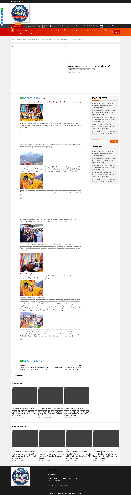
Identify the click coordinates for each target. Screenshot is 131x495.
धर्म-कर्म (64, 30)
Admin (70, 72)
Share (42, 98)
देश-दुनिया (58, 30)
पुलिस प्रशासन (79, 30)
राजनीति (100, 30)
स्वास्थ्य (43, 33)
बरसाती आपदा (87, 30)
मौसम (94, 30)
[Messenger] (2, 21)
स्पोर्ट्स (38, 33)
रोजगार (106, 30)
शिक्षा (32, 33)
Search (94, 138)
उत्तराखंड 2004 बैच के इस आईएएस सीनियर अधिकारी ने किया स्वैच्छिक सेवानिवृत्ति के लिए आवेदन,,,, (68, 367)
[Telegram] (2, 24)
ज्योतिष (32, 30)
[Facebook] (2, 12)
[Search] (110, 32)
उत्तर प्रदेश (25, 30)
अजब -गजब (39, 30)
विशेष (21, 33)
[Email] (2, 18)
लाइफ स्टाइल (14, 33)
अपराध (46, 30)
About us (24, 1)
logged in (22, 378)
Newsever (70, 493)
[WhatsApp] (2, 9)
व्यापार (27, 33)
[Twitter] (2, 15)
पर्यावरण (71, 30)
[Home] (12, 30)
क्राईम (51, 30)
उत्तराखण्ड (18, 30)
